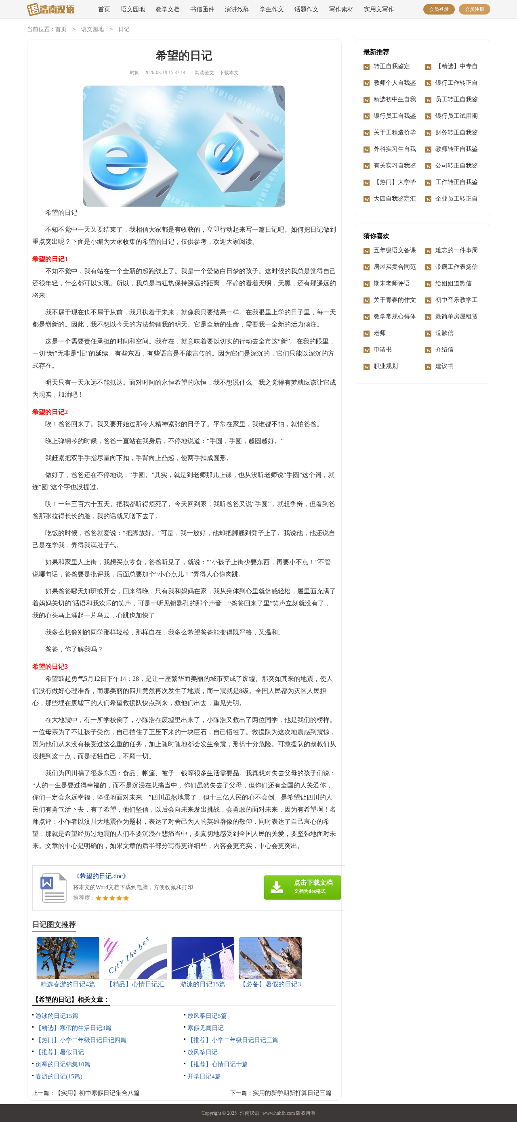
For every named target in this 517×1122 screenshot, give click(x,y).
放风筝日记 (202, 1052)
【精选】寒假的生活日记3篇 (73, 1028)
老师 (380, 333)
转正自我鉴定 (392, 66)
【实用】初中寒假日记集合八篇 (97, 1093)
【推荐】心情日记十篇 (217, 1064)
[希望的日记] (55, 10)
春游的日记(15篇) (59, 1076)
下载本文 (229, 72)
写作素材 (341, 9)
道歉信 (444, 333)
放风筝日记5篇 (207, 1016)
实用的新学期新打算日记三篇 (292, 1093)
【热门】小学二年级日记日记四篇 (81, 1040)
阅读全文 (204, 72)
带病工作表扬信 (456, 267)
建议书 (444, 366)
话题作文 (306, 9)
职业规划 (386, 366)
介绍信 (444, 349)
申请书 (383, 349)
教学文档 (168, 9)
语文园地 (133, 9)
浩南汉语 (249, 1113)
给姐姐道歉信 (453, 283)
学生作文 (272, 9)
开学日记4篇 (204, 1076)
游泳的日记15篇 (57, 1016)
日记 (124, 29)
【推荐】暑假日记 (60, 1052)
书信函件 (202, 9)
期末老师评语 (392, 283)
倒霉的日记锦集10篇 (63, 1064)
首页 (104, 9)
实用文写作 (379, 9)
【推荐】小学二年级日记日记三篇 (232, 1040)
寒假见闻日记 (205, 1028)
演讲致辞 (237, 9)
